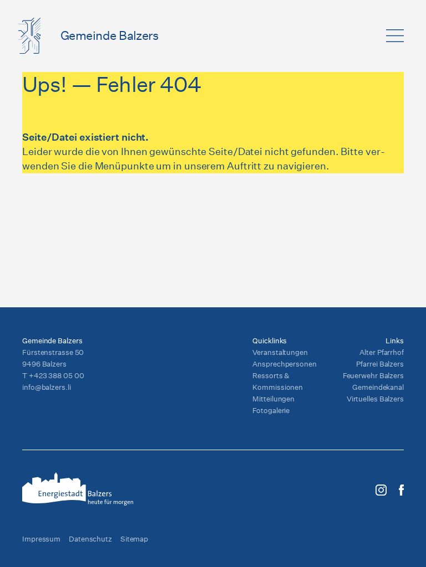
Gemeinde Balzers (109, 35)
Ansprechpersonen (284, 364)
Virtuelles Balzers (375, 399)
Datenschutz (90, 539)
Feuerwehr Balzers (373, 375)
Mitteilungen (273, 399)
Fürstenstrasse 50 (53, 352)
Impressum (41, 539)
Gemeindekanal (378, 387)
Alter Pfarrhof (381, 352)
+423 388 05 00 (56, 375)
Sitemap (134, 539)
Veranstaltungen (280, 352)
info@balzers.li (46, 387)
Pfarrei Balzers (380, 364)
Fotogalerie (271, 410)
